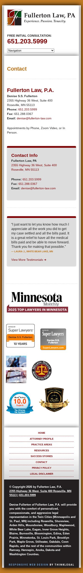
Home (41, 433)
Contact (41, 462)
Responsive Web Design (29, 564)
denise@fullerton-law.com (34, 118)
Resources (41, 450)
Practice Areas (41, 444)
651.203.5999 (27, 41)
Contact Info (24, 155)
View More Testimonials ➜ (28, 259)
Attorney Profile (41, 439)
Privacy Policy (41, 468)
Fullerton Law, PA (40, 19)
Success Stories (42, 456)
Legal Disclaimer (41, 474)
